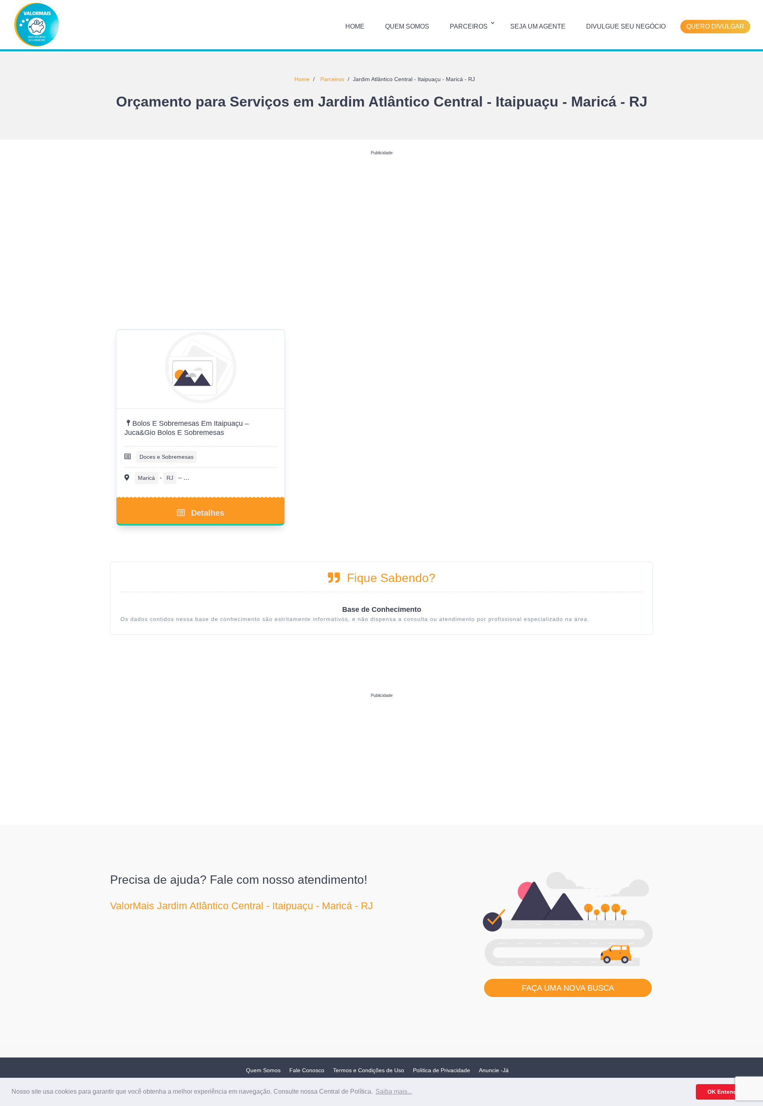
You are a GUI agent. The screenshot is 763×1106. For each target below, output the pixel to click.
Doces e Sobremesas (166, 457)
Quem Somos (407, 26)
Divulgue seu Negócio (626, 26)
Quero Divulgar (715, 26)
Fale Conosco (306, 1070)
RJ (170, 478)
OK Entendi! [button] (723, 1092)
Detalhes (207, 512)
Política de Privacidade (441, 1070)
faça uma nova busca (568, 988)
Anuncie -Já (494, 1070)
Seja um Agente (537, 26)
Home (354, 26)
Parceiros (469, 26)
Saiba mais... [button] (394, 1091)
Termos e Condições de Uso (368, 1070)
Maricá (146, 478)
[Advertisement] (381, 214)
